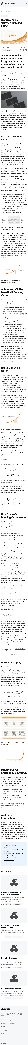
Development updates (7, 50)
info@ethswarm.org (9, 860)
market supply (9, 256)
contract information (9, 822)
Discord (19, 839)
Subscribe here (18, 862)
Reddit (7, 851)
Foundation (5, 15)
